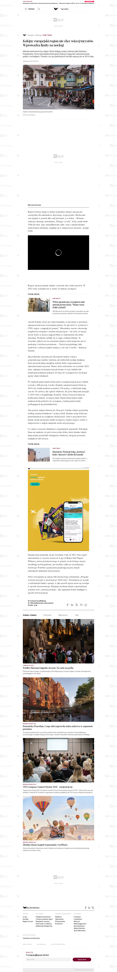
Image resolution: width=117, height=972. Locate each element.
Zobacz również (29, 615)
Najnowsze (63, 615)
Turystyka (30, 35)
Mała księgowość (80, 924)
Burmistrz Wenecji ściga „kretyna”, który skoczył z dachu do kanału (69, 453)
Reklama (58, 917)
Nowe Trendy (47, 35)
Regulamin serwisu (42, 921)
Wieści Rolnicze (79, 928)
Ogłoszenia (59, 919)
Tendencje (38, 35)
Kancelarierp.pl (79, 926)
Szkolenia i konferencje (31, 938)
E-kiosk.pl (77, 917)
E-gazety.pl (78, 919)
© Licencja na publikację (37, 601)
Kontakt (25, 919)
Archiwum (59, 924)
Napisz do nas (28, 921)
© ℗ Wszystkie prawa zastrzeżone (40, 603)
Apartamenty (57, 298)
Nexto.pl (77, 921)
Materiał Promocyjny (29, 842)
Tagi (76, 615)
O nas (25, 917)
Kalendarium (41, 944)
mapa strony (27, 944)
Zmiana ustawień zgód (44, 919)
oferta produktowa (58, 944)
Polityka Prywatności (43, 917)
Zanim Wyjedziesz (28, 665)
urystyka (64, 9)
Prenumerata (60, 921)
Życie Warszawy (79, 931)
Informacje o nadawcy (44, 924)
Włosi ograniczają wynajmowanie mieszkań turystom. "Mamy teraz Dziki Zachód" (69, 305)
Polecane (47, 615)
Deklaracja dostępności (44, 926)
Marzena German (34, 205)
